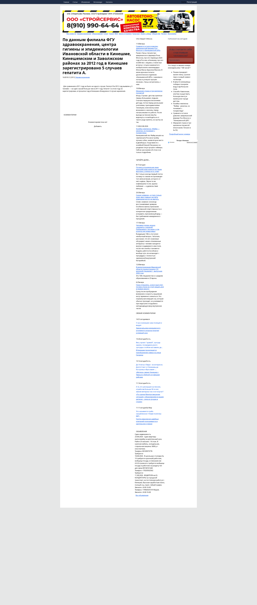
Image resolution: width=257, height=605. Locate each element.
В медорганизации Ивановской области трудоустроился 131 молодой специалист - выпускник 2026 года (149, 270)
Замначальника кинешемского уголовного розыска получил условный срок (148, 330)
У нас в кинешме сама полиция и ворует (149, 324)
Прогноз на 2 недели (192, 142)
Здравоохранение (82, 77)
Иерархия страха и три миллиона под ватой (149, 92)
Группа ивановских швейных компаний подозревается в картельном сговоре (147, 421)
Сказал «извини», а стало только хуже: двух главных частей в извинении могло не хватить (149, 197)
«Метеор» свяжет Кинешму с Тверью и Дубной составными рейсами (148, 374)
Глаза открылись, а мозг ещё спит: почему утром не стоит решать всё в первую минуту (150, 287)
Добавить (98, 126)
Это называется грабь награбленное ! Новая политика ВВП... (148, 413)
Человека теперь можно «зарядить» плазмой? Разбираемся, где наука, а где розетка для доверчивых (147, 228)
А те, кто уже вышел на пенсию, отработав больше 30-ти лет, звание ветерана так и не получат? (149, 389)
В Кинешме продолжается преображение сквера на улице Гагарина (148, 352)
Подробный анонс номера (179, 134)
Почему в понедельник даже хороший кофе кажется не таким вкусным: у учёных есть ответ (149, 169)
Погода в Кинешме (183, 140)
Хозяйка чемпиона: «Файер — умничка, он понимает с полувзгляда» (148, 131)
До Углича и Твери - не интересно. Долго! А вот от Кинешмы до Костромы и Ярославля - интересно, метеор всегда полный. (150, 367)
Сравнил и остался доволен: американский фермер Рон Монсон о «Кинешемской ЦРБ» (148, 48)
